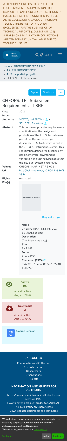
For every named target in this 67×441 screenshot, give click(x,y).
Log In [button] (48, 55)
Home (6, 66)
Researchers (33, 371)
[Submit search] (37, 55)
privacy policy (40, 429)
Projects (33, 379)
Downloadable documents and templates (33, 411)
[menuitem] (42, 55)
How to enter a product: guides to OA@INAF (33, 403)
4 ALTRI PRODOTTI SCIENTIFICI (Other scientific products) (23, 70)
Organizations (34, 375)
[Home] (11, 55)
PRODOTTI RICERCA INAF (29, 66)
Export (34, 92)
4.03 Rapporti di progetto (21, 74)
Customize (7, 436)
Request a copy (51, 217)
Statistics (48, 92)
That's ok (58, 436)
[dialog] (33, 428)
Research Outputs (33, 367)
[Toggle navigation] (60, 55)
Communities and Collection (33, 363)
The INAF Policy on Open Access (33, 407)
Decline (46, 436)
